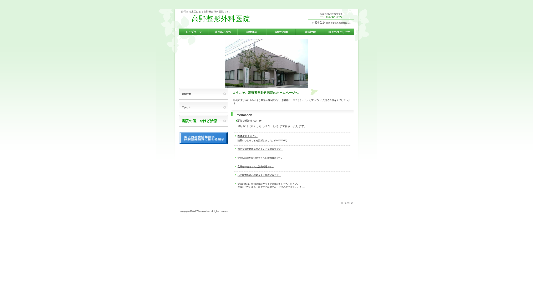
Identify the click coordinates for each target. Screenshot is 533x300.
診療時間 (186, 93)
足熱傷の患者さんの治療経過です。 (256, 166)
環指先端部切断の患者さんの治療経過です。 (260, 149)
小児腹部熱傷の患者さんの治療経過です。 (259, 175)
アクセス (205, 107)
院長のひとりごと (248, 136)
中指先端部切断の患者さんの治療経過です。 (260, 157)
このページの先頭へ (347, 203)
